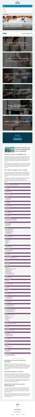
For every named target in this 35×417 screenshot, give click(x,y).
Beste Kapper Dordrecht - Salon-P (10, 314)
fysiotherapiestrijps (8, 264)
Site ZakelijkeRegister (8, 232)
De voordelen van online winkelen (17, 42)
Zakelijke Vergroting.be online (10, 233)
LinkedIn (23, 414)
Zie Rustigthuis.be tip (8, 270)
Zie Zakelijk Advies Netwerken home (10, 311)
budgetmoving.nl (8, 320)
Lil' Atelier (7, 290)
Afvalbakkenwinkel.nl (8, 191)
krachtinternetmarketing (9, 277)
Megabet (7, 243)
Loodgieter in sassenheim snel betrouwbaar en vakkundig (17, 122)
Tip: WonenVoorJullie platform (10, 231)
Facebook (12, 414)
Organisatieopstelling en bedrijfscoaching (11, 220)
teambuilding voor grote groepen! (10, 330)
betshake (7, 241)
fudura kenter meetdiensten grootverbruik (11, 257)
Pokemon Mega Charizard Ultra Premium (11, 323)
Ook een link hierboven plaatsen (17, 358)
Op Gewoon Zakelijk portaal (9, 334)
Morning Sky (7, 280)
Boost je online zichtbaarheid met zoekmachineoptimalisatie (17, 106)
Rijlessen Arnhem (8, 209)
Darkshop (7, 345)
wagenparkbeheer (8, 202)
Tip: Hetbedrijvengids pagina (9, 297)
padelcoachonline (8, 351)
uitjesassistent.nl (8, 225)
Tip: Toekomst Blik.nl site (9, 298)
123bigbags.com (8, 342)
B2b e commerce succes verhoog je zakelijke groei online (17, 90)
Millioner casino (8, 242)
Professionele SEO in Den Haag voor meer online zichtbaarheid (13, 24)
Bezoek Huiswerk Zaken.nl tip (10, 310)
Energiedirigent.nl (8, 254)
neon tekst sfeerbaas (8, 301)
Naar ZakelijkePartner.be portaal (10, 274)
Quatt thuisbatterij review (9, 212)
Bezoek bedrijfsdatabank (9, 346)
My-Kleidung (7, 287)
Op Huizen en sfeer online (9, 269)
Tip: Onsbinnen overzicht (9, 230)
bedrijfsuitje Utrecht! (8, 223)
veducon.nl (7, 319)
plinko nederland (8, 333)
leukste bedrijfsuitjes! (8, 224)
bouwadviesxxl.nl (8, 188)
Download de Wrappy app (9, 236)
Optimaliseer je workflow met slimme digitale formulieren (17, 74)
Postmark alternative (8, 198)
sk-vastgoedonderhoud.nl (9, 246)
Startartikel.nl (7, 267)
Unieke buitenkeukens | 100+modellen (11, 268)
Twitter (18, 414)
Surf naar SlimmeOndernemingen (10, 354)
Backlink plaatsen (17, 139)
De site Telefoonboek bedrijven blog (10, 355)
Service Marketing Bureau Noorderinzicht (11, 219)
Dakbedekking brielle (8, 199)
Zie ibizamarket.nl (8, 318)
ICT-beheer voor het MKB (9, 335)
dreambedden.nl (8, 215)
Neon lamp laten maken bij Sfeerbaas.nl (11, 309)
